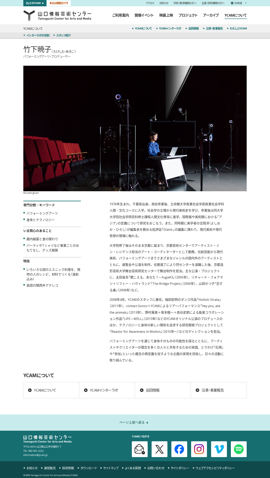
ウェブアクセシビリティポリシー (215, 467)
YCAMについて (236, 15)
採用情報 (68, 467)
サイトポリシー (180, 467)
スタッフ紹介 (63, 35)
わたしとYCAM (238, 28)
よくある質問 (133, 467)
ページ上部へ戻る (132, 422)
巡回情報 (193, 28)
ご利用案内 (120, 15)
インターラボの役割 (37, 35)
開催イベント (144, 15)
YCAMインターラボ (170, 28)
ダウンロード (88, 467)
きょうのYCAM (33, 3)
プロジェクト (188, 15)
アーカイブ (211, 15)
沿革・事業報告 (214, 28)
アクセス (150, 3)
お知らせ (163, 3)
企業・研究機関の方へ (213, 3)
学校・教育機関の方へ (185, 3)
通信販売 (50, 467)
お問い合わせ (155, 467)
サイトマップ (111, 467)
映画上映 (166, 15)
